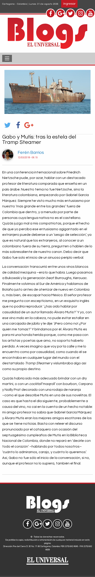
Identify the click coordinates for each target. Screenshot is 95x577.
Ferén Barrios (31, 152)
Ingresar (69, 3)
